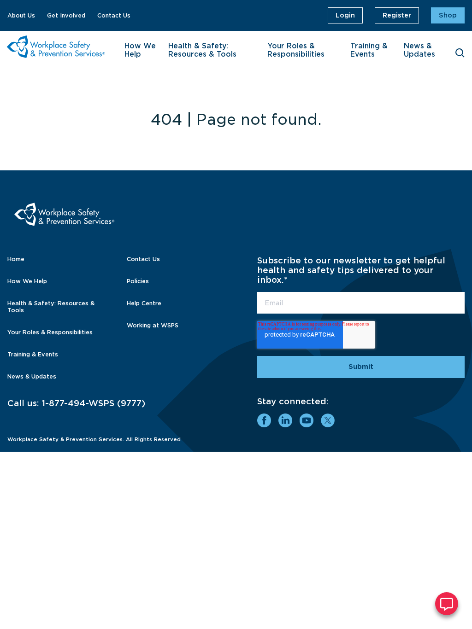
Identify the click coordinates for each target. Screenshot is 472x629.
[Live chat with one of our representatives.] (446, 603)
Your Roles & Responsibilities (295, 50)
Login (345, 15)
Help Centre (144, 303)
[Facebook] (264, 420)
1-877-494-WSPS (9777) (93, 403)
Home (15, 259)
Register (397, 15)
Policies (138, 281)
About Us (21, 15)
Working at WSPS (152, 325)
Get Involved (66, 15)
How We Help (140, 50)
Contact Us (113, 15)
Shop (448, 15)
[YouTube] (306, 420)
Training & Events (369, 50)
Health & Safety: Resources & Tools (202, 50)
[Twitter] (328, 420)
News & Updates (419, 50)
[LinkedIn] (285, 420)
